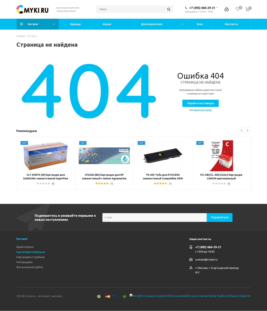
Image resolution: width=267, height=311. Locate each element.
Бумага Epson (25, 246)
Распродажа (24, 262)
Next (248, 130)
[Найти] (168, 9)
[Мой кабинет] (226, 9)
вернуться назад (203, 110)
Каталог (22, 238)
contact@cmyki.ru (206, 259)
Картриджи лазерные (30, 251)
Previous (242, 130)
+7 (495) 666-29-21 (202, 7)
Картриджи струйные (30, 257)
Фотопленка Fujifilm (29, 267)
